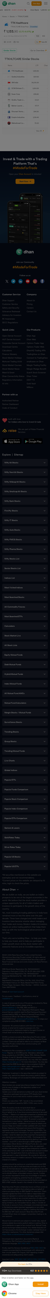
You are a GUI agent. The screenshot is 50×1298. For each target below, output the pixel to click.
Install (41, 1284)
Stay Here (41, 1293)
